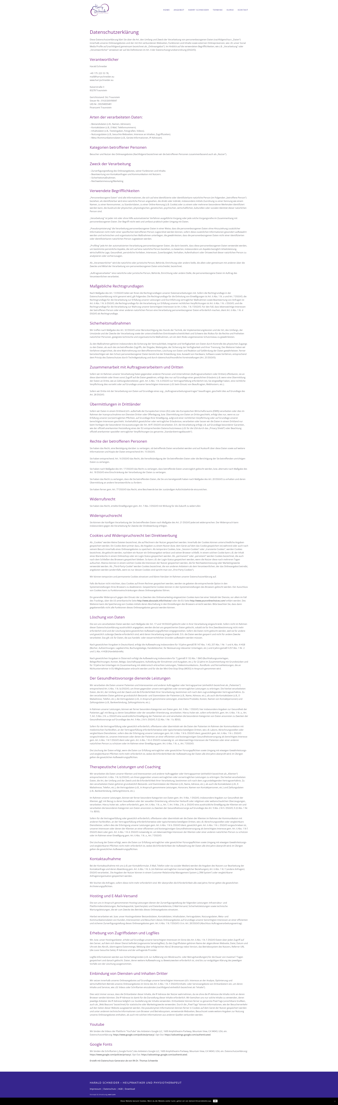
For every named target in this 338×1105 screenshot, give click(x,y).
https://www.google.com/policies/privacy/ (133, 1034)
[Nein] (334, 1101)
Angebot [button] (179, 10)
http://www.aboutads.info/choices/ (154, 600)
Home (166, 10)
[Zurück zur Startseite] (100, 10)
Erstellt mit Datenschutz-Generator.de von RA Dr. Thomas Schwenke (124, 1060)
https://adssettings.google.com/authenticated (187, 1034)
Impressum (95, 1088)
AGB (120, 1088)
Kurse (230, 10)
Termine (218, 10)
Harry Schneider (198, 10)
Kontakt (243, 10)
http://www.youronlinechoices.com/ (208, 600)
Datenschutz (109, 1088)
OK (215, 1101)
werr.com (112, 1094)
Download (130, 1088)
